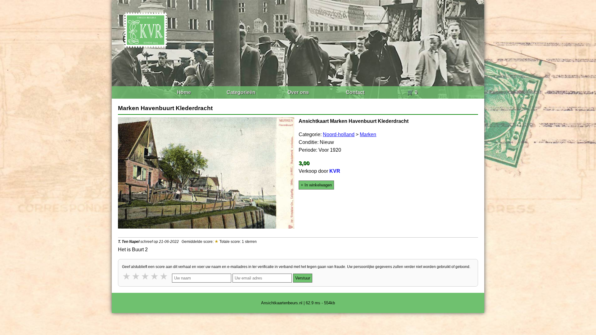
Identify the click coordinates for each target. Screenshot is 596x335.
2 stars (136, 276)
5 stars (164, 276)
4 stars (155, 276)
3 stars (145, 276)
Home (184, 92)
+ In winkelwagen (316, 185)
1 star (127, 276)
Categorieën (241, 92)
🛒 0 (412, 92)
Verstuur (302, 278)
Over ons (298, 92)
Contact (355, 92)
